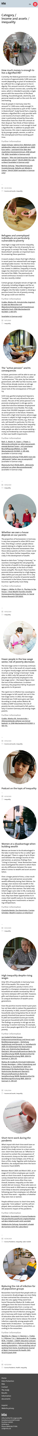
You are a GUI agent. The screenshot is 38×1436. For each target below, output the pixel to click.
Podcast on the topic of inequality (19, 788)
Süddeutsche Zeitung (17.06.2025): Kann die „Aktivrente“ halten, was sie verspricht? (18, 458)
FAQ (3, 1384)
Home (4, 1378)
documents (6, 1399)
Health (18, 1367)
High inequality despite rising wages (17, 976)
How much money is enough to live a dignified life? (18, 71)
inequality (9, 22)
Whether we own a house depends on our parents (15, 533)
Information (6, 1396)
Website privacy (8, 1408)
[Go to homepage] (4, 4)
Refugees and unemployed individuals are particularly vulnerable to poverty (16, 238)
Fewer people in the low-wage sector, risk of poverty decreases (18, 660)
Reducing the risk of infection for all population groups (18, 1287)
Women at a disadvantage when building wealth (19, 845)
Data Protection (8, 1381)
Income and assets (14, 18)
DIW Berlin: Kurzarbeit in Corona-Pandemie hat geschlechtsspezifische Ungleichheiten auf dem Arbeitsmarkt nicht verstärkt (18, 1218)
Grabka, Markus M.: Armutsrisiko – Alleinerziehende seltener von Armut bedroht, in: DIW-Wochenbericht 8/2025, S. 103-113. (18, 722)
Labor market (27, 1242)
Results (4, 1393)
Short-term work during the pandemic (16, 1139)
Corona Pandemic (9, 1242)
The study (5, 1390)
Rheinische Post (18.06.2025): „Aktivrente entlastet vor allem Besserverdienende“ (18, 466)
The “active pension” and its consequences (16, 369)
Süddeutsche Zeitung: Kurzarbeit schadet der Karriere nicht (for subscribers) (18, 1225)
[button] (35, 4)
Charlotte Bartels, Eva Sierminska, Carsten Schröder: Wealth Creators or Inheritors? (18, 911)
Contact (5, 1387)
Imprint (4, 1405)
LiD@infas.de (6, 1428)
